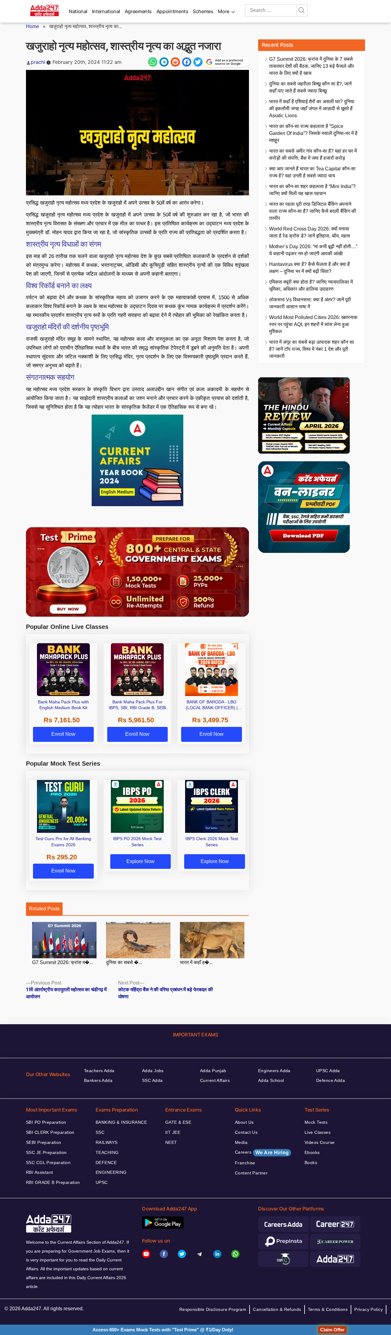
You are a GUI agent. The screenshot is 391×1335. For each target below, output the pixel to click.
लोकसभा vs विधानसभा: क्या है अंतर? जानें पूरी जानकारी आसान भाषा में (310, 303)
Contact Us (246, 1132)
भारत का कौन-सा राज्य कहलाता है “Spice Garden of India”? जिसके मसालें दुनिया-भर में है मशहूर (313, 133)
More (223, 11)
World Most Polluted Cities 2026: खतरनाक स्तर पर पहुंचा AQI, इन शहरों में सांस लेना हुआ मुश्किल (313, 324)
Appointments (172, 11)
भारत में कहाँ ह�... (196, 962)
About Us (244, 1122)
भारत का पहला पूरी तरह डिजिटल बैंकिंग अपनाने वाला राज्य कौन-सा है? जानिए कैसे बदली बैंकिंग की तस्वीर (312, 211)
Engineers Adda (274, 1070)
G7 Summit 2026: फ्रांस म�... (62, 962)
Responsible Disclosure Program (213, 1309)
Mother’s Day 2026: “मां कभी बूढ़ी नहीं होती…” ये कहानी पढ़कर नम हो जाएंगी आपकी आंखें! (313, 250)
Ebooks (312, 1152)
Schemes (203, 11)
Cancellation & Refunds (277, 1309)
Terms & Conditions (328, 1309)
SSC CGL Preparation (48, 1162)
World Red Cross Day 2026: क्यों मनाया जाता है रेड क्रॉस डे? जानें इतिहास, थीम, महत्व (309, 232)
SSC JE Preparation (46, 1152)
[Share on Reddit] (175, 62)
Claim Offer (332, 1329)
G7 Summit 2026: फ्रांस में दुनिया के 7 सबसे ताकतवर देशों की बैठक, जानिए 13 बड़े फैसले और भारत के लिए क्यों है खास (311, 66)
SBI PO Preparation (46, 1122)
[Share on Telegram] (164, 62)
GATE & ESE (178, 1122)
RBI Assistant (39, 1172)
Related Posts (44, 908)
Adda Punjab (213, 1070)
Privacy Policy (368, 1309)
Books (311, 1162)
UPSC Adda (328, 1070)
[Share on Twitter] (198, 62)
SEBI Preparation (43, 1142)
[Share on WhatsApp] (152, 62)
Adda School (271, 1080)
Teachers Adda (99, 1070)
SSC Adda (152, 1080)
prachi (38, 62)
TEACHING (107, 1152)
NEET (171, 1142)
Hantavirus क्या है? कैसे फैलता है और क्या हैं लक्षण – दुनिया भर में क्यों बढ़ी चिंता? (309, 268)
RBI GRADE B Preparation (53, 1182)
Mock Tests (316, 1122)
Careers (262, 1152)
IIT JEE (172, 1132)
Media (241, 1142)
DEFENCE (106, 1162)
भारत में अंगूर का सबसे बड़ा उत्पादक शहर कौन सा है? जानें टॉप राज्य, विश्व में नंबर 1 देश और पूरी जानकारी (311, 349)
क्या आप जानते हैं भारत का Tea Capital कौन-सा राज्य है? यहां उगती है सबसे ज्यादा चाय (312, 172)
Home (32, 26)
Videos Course (319, 1142)
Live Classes (318, 1132)
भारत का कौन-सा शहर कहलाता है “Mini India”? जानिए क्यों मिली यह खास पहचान (312, 190)
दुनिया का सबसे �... (124, 962)
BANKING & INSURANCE (121, 1122)
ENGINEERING (111, 1172)
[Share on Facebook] (186, 62)
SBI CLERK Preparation (50, 1132)
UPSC (102, 1182)
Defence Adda (330, 1080)
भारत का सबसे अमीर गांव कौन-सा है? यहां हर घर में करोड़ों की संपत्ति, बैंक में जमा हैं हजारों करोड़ (313, 154)
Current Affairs (215, 1080)
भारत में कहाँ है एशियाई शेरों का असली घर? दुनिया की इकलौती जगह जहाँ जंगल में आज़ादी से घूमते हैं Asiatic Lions (311, 108)
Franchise (245, 1162)
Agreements (138, 11)
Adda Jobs (153, 1070)
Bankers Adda (98, 1080)
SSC (100, 1132)
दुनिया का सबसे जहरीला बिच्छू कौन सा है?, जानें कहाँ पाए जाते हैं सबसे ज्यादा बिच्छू (310, 87)
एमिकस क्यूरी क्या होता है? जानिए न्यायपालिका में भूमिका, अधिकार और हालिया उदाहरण (311, 285)
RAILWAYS (106, 1142)
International (106, 11)
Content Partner (251, 1172)
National (78, 11)
